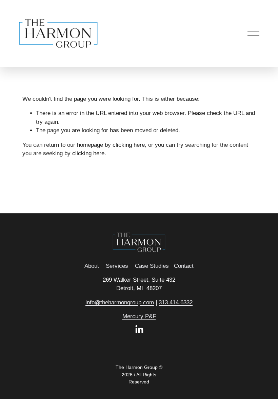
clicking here (129, 145)
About (91, 266)
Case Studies (152, 266)
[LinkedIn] (139, 329)
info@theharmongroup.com (119, 302)
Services (117, 266)
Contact (184, 266)
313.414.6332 (176, 302)
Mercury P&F (139, 316)
